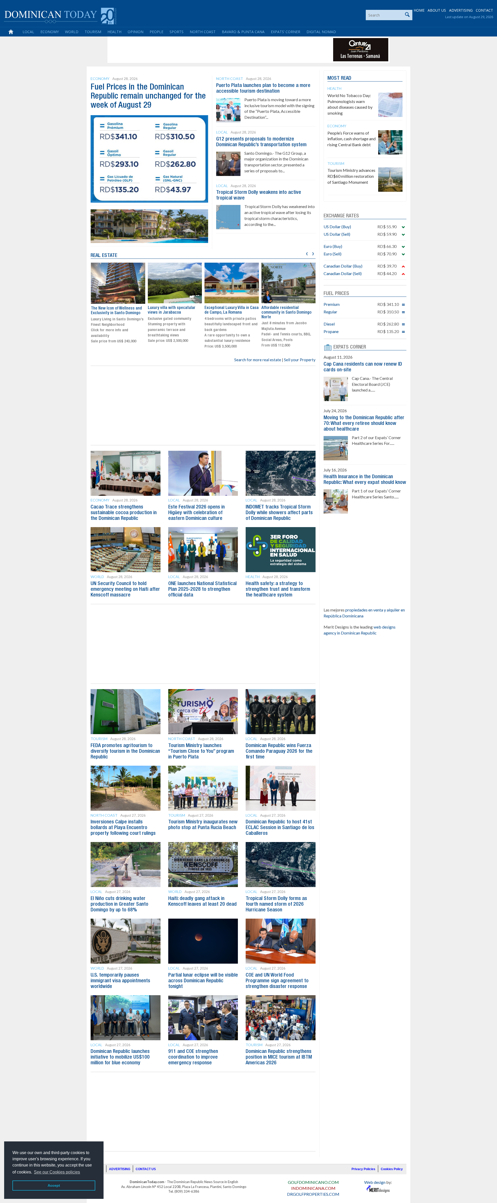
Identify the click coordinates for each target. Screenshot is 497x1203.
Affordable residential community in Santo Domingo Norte (286, 312)
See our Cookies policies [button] (57, 1172)
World (71, 31)
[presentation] (306, 253)
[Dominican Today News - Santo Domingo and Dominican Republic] (60, 15)
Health (114, 31)
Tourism (93, 31)
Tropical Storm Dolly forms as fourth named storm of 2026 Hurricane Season (276, 904)
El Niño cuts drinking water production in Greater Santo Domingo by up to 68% (119, 904)
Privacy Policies (363, 1169)
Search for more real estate (257, 359)
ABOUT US (437, 10)
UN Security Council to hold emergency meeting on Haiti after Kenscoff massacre (125, 589)
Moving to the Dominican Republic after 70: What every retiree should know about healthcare (364, 424)
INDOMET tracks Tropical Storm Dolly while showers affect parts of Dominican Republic (279, 513)
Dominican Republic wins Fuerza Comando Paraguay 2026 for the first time (279, 751)
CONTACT (484, 10)
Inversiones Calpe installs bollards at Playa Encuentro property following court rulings (123, 828)
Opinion (135, 31)
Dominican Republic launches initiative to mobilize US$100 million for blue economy (120, 1057)
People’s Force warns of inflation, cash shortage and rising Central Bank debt (351, 138)
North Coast (203, 31)
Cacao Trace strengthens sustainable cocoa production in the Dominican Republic (124, 513)
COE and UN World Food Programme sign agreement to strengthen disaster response (277, 981)
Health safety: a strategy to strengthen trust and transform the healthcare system (278, 589)
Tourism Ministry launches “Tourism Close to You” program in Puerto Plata (201, 751)
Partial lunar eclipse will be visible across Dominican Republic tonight (203, 981)
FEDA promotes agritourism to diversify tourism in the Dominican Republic (125, 751)
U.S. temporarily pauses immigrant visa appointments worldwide (120, 981)
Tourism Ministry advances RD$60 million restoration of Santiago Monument (351, 176)
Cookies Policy (392, 1169)
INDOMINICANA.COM (313, 1188)
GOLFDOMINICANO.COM (313, 1182)
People (156, 31)
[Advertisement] (203, 49)
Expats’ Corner (285, 31)
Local (28, 31)
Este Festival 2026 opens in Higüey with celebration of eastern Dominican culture (196, 513)
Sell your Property (300, 359)
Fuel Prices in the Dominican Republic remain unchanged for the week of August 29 (148, 96)
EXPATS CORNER (349, 347)
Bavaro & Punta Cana (243, 31)
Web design (374, 1182)
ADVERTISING (461, 10)
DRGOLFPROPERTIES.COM (313, 1194)
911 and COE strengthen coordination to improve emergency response (193, 1057)
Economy (49, 31)
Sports (177, 31)
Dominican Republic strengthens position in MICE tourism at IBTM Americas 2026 (279, 1057)
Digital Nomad (321, 31)
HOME (419, 10)
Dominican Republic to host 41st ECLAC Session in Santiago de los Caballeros (280, 828)
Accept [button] (54, 1185)
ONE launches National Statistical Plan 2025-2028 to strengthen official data (202, 589)
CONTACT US (146, 1169)
